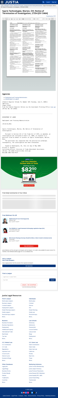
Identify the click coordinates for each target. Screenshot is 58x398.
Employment (5, 327)
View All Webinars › (29, 246)
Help (25, 395)
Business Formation (7, 323)
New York (31, 356)
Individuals (32, 299)
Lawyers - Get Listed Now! (29, 284)
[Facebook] (26, 392)
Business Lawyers (7, 303)
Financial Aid (32, 327)
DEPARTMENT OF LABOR (12, 99)
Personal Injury (33, 314)
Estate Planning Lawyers (8, 310)
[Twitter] (34, 392)
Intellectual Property (7, 329)
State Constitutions (34, 344)
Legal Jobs (5, 366)
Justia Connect (6, 395)
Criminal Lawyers (6, 305)
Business (5, 320)
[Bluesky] (32, 392)
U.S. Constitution (6, 344)
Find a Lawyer (7, 273)
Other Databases (7, 364)
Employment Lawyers (7, 307)
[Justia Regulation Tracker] (12, 2)
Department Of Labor (18, 5)
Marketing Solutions (35, 364)
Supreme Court (6, 351)
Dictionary (31, 323)
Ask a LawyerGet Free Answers (8, 259)
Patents (4, 375)
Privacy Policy (40, 395)
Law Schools (33, 320)
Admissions (32, 325)
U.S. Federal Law (7, 342)
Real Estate (5, 334)
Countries (4, 380)
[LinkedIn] (22, 392)
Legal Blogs (5, 368)
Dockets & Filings (6, 358)
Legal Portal (14, 395)
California (31, 351)
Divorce (31, 305)
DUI (30, 307)
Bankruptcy (32, 301)
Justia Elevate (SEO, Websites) (37, 373)
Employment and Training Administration (16, 97)
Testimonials (32, 380)
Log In (48, 2)
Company (20, 395)
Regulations (5, 349)
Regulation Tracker (8, 5)
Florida (31, 353)
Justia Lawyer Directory (35, 368)
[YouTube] (24, 392)
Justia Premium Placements (36, 371)
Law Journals (32, 332)
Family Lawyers (6, 312)
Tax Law (4, 336)
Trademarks (5, 378)
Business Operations (7, 325)
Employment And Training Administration (33, 5)
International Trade (7, 332)
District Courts (6, 356)
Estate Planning (33, 310)
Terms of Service (32, 395)
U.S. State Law (33, 342)
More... (4, 316)
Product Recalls (6, 373)
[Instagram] (28, 392)
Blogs (30, 334)
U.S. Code (4, 347)
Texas (30, 358)
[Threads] (30, 392)
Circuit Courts (5, 353)
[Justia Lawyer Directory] (36, 392)
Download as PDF (51, 16)
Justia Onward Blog (34, 378)
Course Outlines (33, 329)
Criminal (31, 303)
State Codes (32, 347)
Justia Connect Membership (36, 366)
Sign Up (54, 2)
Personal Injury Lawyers (8, 314)
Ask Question (29, 266)
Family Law (32, 312)
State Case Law (33, 349)
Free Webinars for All (9, 215)
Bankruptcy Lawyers (7, 301)
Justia (2, 5)
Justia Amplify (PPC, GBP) (35, 375)
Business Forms (6, 371)
